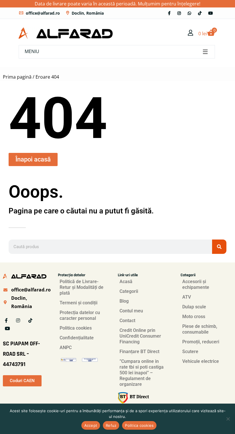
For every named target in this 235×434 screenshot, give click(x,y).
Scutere (190, 351)
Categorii (129, 291)
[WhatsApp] (189, 13)
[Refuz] (228, 419)
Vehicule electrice (200, 361)
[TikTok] (199, 13)
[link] (190, 33)
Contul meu (131, 311)
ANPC (66, 347)
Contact (127, 320)
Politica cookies (76, 328)
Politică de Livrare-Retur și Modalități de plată (81, 287)
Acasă (126, 281)
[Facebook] (169, 13)
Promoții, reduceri (200, 342)
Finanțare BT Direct (139, 351)
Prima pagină (17, 77)
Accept (90, 425)
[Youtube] (210, 13)
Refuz (111, 425)
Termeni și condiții (78, 302)
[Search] (219, 247)
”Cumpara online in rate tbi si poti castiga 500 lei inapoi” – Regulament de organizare (142, 373)
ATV (186, 297)
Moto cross (193, 316)
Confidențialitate (77, 337)
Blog (124, 301)
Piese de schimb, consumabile (199, 329)
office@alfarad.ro (43, 13)
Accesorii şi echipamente (195, 284)
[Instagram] (179, 13)
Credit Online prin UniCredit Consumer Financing (140, 336)
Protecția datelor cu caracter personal (80, 315)
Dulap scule (194, 307)
